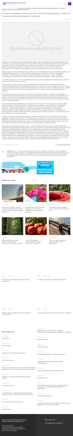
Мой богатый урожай (44, 396)
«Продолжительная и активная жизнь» (50, 370)
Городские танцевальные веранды (13, 353)
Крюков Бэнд (6, 345)
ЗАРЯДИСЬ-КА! (42, 378)
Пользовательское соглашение (12, 427)
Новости (4, 8)
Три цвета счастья (8, 385)
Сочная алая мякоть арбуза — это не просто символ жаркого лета (59, 208)
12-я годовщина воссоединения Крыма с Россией (54, 313)
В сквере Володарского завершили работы (51, 279)
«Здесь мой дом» (42, 347)
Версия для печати (64, 144)
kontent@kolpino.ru (45, 155)
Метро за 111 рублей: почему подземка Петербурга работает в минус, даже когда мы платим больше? (12, 209)
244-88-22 (59, 423)
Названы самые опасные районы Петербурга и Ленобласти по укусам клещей (12, 241)
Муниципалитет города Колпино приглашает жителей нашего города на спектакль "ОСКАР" (17, 393)
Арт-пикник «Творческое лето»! (12, 402)
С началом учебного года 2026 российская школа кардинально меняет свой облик (53, 404)
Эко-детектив (6, 409)
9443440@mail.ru (61, 419)
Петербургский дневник (10, 144)
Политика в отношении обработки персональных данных (13, 429)
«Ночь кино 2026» (8, 360)
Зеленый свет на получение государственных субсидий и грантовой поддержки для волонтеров (52, 386)
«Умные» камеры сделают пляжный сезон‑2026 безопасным (57, 241)
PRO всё (12, 8)
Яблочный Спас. (42, 339)
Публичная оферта (8, 425)
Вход (65, 3)
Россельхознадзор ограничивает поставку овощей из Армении (33, 241)
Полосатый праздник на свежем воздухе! (51, 354)
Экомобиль (5, 338)
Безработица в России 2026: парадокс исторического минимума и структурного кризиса (35, 209)
